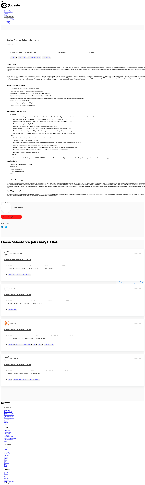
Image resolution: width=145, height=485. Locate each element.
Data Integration (8, 416)
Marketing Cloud (8, 413)
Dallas (5, 460)
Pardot (5, 421)
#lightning (22, 57)
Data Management (9, 418)
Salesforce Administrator (17, 294)
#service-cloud (28, 379)
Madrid (6, 464)
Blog (5, 15)
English (6, 472)
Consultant (7, 433)
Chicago (6, 455)
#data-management (34, 57)
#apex (19, 274)
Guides (6, 13)
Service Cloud (8, 412)
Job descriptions (8, 12)
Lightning (6, 419)
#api (35, 344)
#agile (37, 379)
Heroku (6, 422)
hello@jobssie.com (9, 481)
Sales (5, 441)
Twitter (6, 478)
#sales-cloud (49, 344)
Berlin (5, 466)
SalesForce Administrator (17, 259)
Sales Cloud (7, 410)
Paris (5, 449)
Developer (7, 430)
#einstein (12, 274)
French (6, 474)
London (6, 451)
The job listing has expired (11, 217)
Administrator (7, 432)
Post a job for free (9, 16)
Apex (5, 424)
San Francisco (7, 454)
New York (6, 452)
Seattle (6, 458)
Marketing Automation (10, 438)
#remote (11, 344)
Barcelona (6, 463)
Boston (6, 457)
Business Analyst (8, 439)
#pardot (13, 57)
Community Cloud (9, 415)
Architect (6, 435)
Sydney (6, 461)
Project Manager (8, 436)
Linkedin (6, 480)
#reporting (46, 57)
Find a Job (7, 10)
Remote (6, 447)
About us (6, 477)
